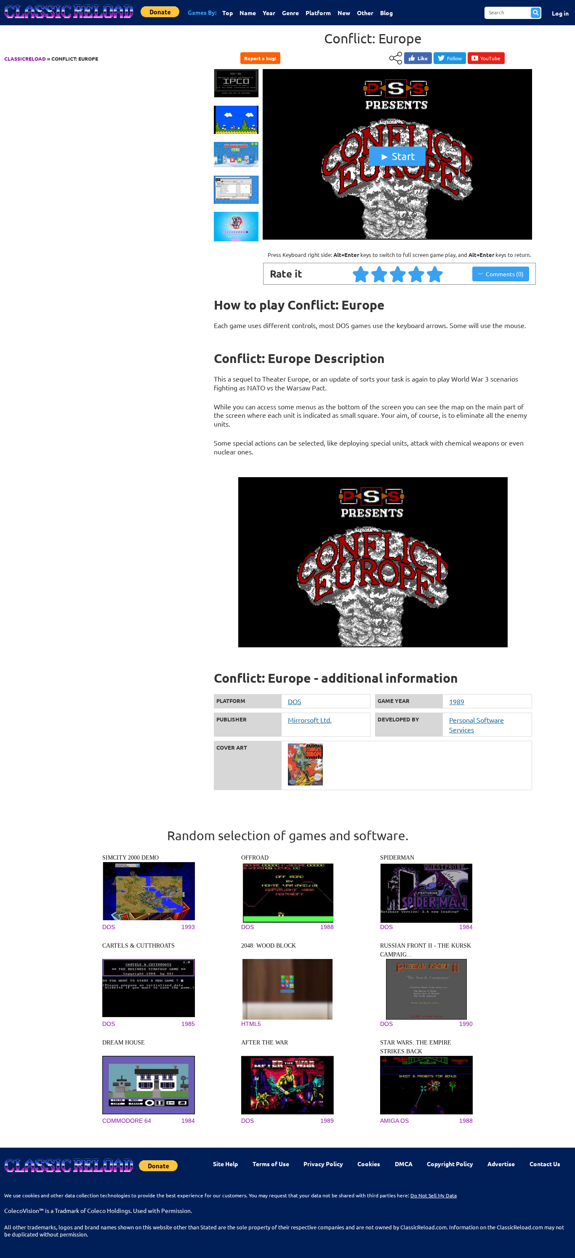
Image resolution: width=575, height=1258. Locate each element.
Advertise (501, 1163)
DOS (294, 701)
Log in (560, 13)
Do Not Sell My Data (433, 1195)
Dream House (123, 1042)
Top (227, 12)
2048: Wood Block (268, 946)
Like (423, 58)
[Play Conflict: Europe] (397, 237)
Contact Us (545, 1163)
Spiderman (397, 858)
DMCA (404, 1163)
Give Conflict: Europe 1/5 (361, 273)
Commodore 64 (126, 1120)
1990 (466, 1023)
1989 (456, 701)
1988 (327, 927)
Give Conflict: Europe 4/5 (417, 273)
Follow (454, 58)
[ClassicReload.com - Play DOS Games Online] (68, 19)
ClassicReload (25, 58)
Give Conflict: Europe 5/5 (435, 273)
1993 (188, 927)
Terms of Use (271, 1163)
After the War (264, 1042)
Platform (318, 12)
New (344, 12)
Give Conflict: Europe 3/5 (398, 273)
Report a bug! (260, 58)
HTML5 (251, 1023)
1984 (466, 927)
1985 (188, 1023)
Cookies (368, 1163)
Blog (386, 12)
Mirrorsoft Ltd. (310, 720)
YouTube (490, 58)
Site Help (225, 1163)
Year (269, 12)
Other (365, 12)
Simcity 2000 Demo (130, 858)
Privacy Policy (323, 1163)
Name (248, 12)
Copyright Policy (450, 1163)
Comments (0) (505, 274)
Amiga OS (394, 1120)
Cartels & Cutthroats (138, 946)
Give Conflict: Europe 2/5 (380, 273)
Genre (290, 12)
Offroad (255, 858)
